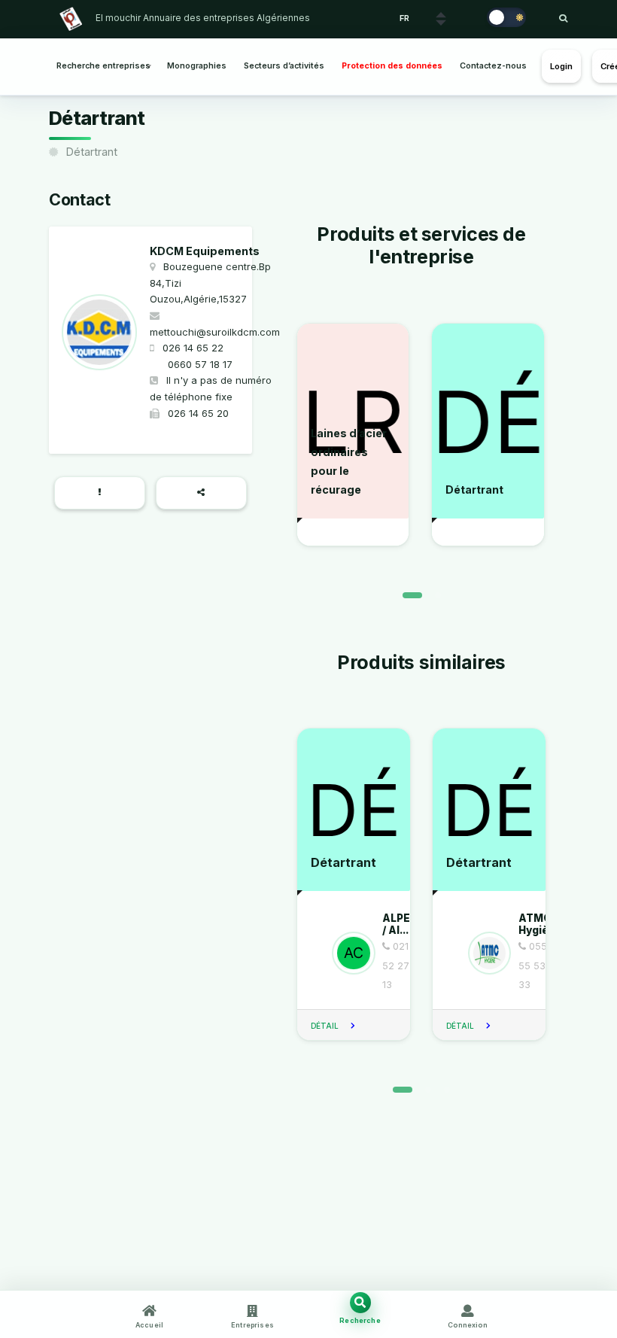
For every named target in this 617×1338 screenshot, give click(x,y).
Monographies (196, 66)
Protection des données (392, 66)
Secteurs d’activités (284, 66)
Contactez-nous (493, 66)
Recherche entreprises (103, 66)
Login (561, 66)
